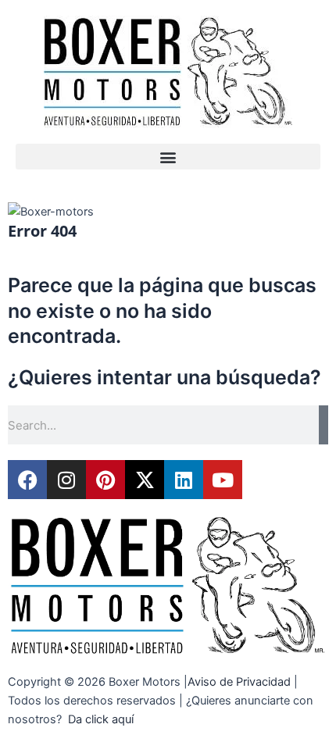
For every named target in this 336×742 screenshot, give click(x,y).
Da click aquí (101, 719)
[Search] (323, 424)
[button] (168, 156)
